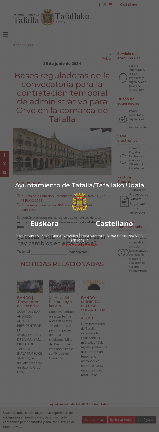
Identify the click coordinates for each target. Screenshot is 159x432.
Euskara (44, 223)
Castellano (114, 223)
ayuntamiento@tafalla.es (79, 245)
